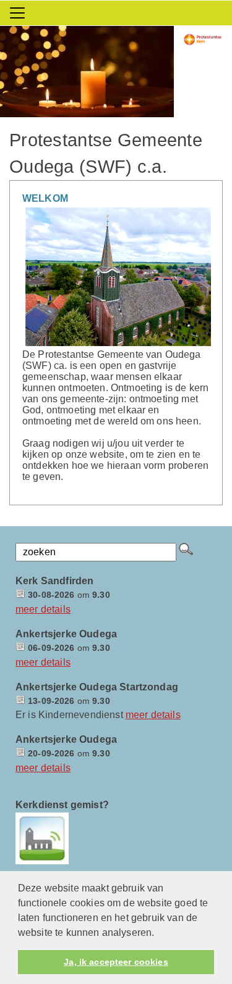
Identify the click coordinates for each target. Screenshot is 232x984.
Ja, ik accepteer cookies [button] (116, 962)
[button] (159, 933)
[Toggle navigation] (17, 13)
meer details (43, 609)
